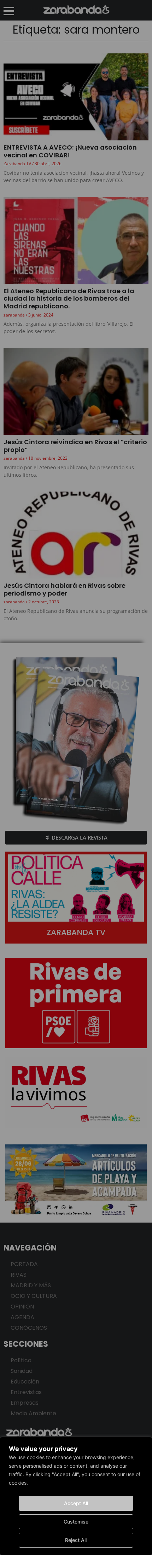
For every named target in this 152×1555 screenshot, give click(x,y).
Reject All (76, 1540)
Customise (76, 1522)
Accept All (76, 1503)
